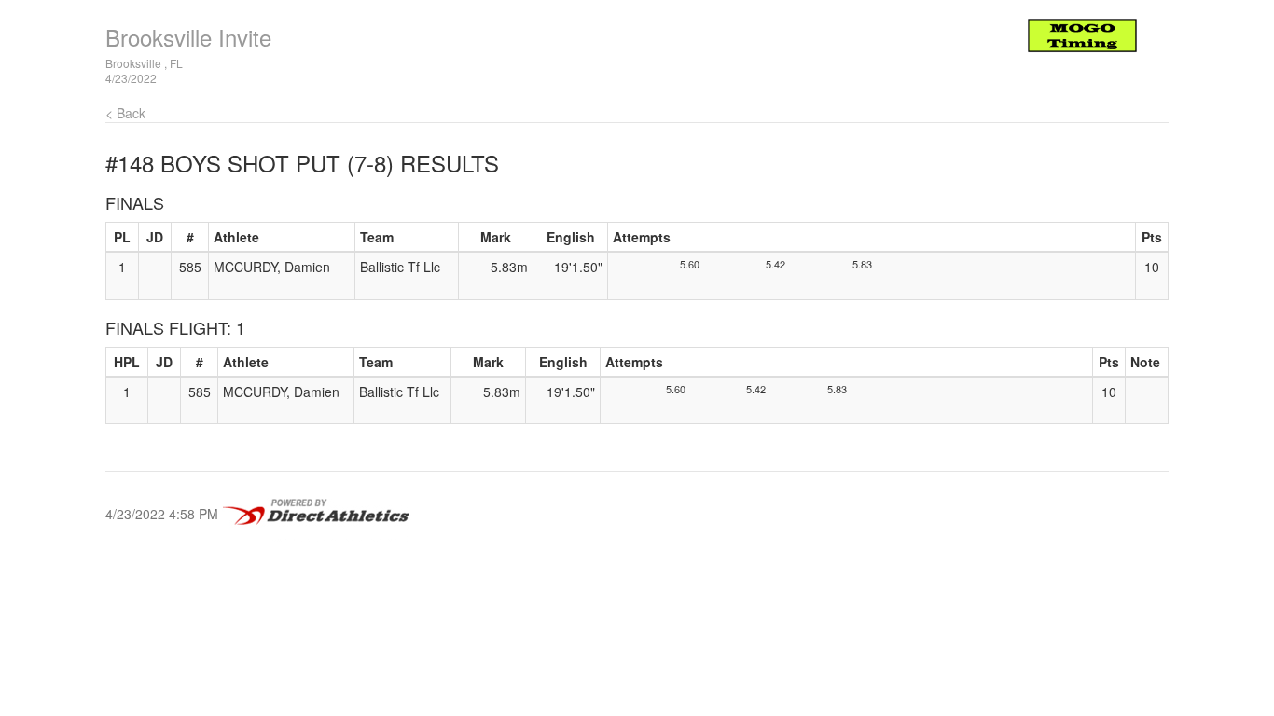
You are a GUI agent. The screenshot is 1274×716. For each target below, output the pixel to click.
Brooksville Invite (188, 37)
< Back (125, 112)
